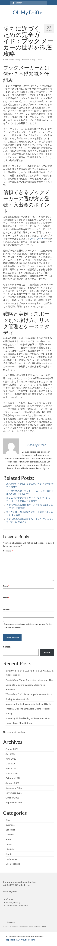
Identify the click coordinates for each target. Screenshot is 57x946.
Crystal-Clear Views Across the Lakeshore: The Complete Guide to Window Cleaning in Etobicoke (29, 685)
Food (8, 839)
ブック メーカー (38, 238)
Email (6, 598)
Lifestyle (10, 849)
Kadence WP (41, 926)
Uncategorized (13, 864)
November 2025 (14, 793)
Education (11, 829)
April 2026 (11, 768)
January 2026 (12, 783)
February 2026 (13, 778)
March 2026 (12, 773)
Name (6, 586)
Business (10, 825)
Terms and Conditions (17, 905)
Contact (10, 899)
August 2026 (12, 749)
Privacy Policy (13, 902)
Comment (8, 551)
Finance (10, 834)
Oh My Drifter (28, 12)
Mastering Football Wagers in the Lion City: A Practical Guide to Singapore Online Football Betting (28, 709)
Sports (9, 854)
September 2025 (14, 802)
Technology (11, 859)
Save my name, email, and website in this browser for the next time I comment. (27, 625)
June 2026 (11, 759)
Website (6, 609)
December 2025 (14, 788)
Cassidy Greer (13, 60)
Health (9, 844)
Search (7, 646)
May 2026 (11, 763)
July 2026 (10, 754)
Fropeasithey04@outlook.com (20, 939)
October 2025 (12, 797)
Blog (33, 60)
